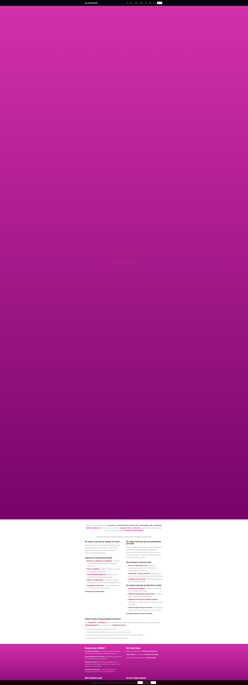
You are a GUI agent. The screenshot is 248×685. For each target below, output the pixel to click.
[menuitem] (127, 3)
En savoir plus (147, 682)
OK (140, 682)
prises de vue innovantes (137, 550)
